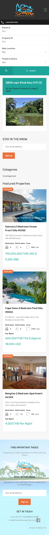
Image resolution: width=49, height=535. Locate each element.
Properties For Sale (11, 453)
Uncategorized (9, 176)
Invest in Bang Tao (37, 528)
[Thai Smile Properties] (24, 16)
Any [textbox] (4, 52)
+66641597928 (11, 22)
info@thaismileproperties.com (22, 520)
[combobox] (24, 52)
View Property (24, 216)
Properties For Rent (29, 453)
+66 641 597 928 (18, 517)
